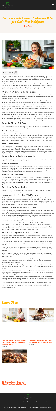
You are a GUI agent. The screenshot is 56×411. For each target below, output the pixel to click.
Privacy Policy (17, 402)
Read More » (4, 346)
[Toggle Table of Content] (14, 72)
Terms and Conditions (28, 402)
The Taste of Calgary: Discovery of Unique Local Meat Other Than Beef (14, 383)
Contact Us (45, 402)
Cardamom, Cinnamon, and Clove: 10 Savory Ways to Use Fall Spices (40, 341)
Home (9, 402)
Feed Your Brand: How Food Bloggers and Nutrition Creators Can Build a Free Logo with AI (14, 342)
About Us (38, 402)
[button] (53, 5)
